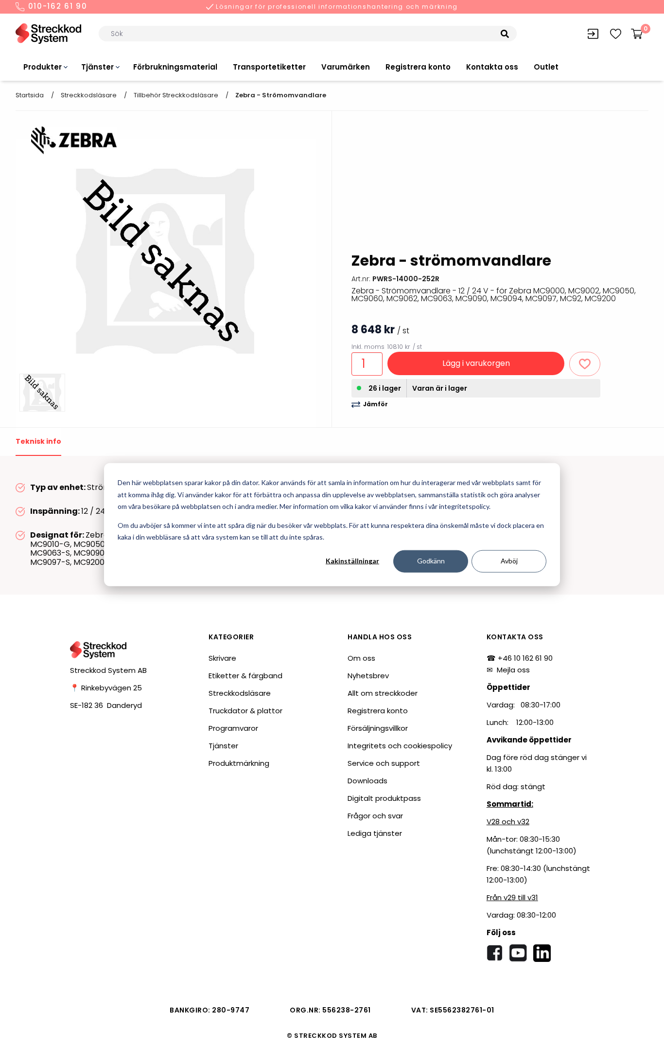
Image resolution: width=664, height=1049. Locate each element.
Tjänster (97, 67)
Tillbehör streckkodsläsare (176, 95)
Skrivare (222, 658)
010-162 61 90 (56, 6)
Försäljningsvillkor (378, 728)
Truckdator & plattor (245, 710)
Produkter (42, 67)
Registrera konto (418, 67)
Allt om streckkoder (383, 693)
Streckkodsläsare (89, 95)
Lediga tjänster (375, 833)
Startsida (30, 95)
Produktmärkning (239, 763)
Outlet (546, 67)
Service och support (384, 763)
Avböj (509, 561)
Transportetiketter (269, 67)
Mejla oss (513, 670)
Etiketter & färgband (245, 675)
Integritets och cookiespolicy (400, 746)
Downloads (367, 781)
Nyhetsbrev (368, 675)
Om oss (361, 658)
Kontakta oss (492, 67)
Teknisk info (38, 441)
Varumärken (345, 67)
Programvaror (233, 728)
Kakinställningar (352, 561)
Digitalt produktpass (384, 798)
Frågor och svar (375, 816)
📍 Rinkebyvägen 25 (106, 688)
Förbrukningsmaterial (175, 67)
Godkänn (431, 561)
